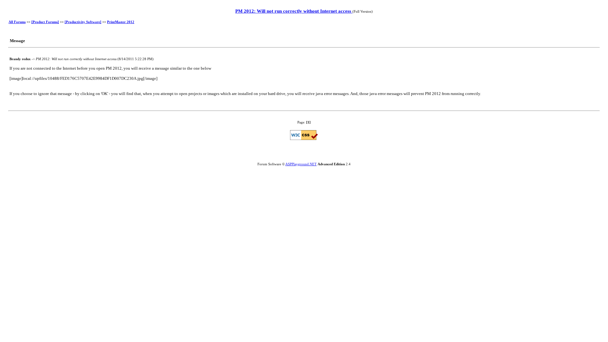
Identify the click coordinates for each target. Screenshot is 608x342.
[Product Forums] (45, 22)
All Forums (17, 22)
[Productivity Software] (83, 22)
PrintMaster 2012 (120, 22)
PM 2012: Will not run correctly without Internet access (293, 11)
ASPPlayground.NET (301, 164)
